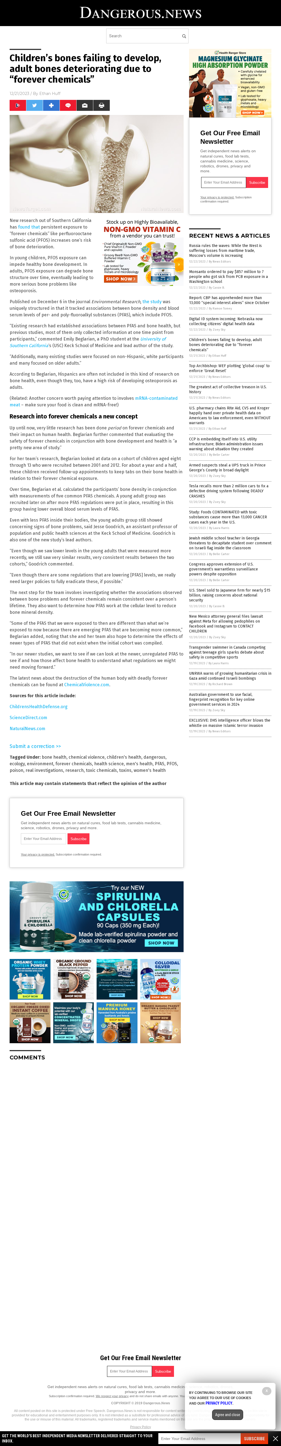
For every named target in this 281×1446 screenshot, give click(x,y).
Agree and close (227, 1415)
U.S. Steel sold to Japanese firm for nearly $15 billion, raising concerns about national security (229, 595)
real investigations (44, 770)
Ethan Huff (49, 93)
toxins (125, 770)
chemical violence (87, 757)
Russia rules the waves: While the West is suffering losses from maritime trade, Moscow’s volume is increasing (225, 250)
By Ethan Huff (217, 356)
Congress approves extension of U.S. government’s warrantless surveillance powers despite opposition (223, 569)
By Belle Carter (219, 455)
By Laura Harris (219, 528)
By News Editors (220, 261)
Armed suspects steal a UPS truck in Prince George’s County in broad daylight (227, 467)
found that (29, 227)
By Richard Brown (220, 684)
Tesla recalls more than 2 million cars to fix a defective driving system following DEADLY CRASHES (228, 491)
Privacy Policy (140, 1427)
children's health (124, 757)
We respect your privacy (112, 1396)
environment (40, 763)
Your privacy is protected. (38, 854)
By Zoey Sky (217, 329)
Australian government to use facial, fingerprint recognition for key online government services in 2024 (222, 699)
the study (152, 301)
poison (16, 770)
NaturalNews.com (27, 728)
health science (109, 763)
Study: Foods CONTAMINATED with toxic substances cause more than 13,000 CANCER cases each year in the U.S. (228, 517)
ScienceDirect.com (28, 717)
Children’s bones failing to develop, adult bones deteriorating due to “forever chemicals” (225, 344)
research (74, 770)
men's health (139, 763)
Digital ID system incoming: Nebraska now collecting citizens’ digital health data (226, 321)
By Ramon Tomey (220, 308)
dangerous (154, 757)
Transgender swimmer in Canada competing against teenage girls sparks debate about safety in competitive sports (227, 652)
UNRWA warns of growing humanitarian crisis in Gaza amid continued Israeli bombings (230, 676)
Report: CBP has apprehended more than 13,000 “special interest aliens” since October (229, 300)
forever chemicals (73, 763)
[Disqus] (97, 1133)
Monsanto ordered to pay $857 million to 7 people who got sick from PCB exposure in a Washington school (228, 276)
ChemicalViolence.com (86, 684)
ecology (17, 763)
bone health (54, 757)
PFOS (172, 763)
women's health (150, 770)
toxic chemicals (101, 770)
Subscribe (254, 1438)
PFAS (159, 763)
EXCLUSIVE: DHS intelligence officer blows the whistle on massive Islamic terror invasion (229, 723)
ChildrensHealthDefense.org (39, 706)
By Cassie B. (217, 287)
